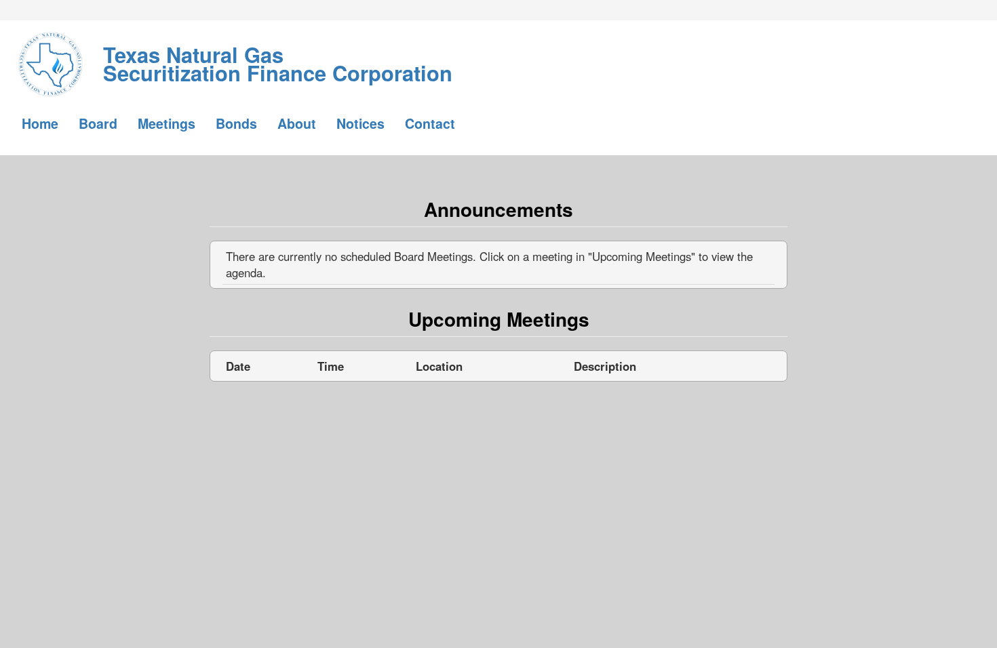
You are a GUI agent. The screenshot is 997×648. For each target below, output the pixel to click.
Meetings (166, 123)
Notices (360, 123)
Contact (430, 123)
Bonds (236, 123)
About (296, 123)
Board (98, 123)
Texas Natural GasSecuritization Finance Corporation (277, 54)
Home (40, 123)
